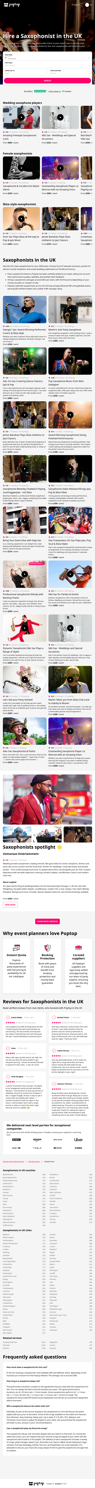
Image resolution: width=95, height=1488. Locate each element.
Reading (6, 1252)
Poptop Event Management (13, 1161)
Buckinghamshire (10, 1177)
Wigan (52, 1252)
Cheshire (53, 1186)
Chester (53, 1234)
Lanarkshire (54, 1216)
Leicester (6, 1285)
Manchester (54, 1183)
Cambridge (7, 1267)
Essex (5, 1201)
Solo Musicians (34, 1161)
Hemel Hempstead (10, 1243)
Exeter (52, 1285)
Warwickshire (8, 1213)
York (51, 1282)
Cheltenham (7, 1303)
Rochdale (53, 1240)
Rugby (5, 1279)
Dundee (53, 1222)
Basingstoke (7, 1258)
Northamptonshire (10, 1180)
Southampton (8, 1288)
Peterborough (8, 1294)
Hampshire (7, 1210)
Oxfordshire (7, 1183)
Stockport (6, 1327)
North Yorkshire (56, 1198)
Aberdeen (53, 1330)
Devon (52, 1204)
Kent (4, 1204)
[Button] (21, 117)
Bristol (52, 1177)
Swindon (6, 1255)
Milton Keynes (8, 1237)
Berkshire (6, 1189)
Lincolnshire (54, 1180)
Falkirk (52, 1324)
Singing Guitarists (10, 1342)
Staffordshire (8, 1225)
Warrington (7, 1333)
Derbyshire (54, 1174)
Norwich (53, 1279)
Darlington (54, 1306)
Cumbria (53, 1213)
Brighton (6, 1270)
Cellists (52, 1345)
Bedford (6, 1234)
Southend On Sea (9, 1276)
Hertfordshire (8, 1186)
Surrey (5, 1198)
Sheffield (6, 1324)
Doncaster (54, 1276)
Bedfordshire (8, 1174)
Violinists (6, 1345)
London (6, 1192)
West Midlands (8, 1216)
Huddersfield (55, 1261)
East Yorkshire (55, 1210)
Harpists (53, 1348)
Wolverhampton (9, 1306)
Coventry (6, 1291)
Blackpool (53, 1294)
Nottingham (7, 1219)
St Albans (6, 1246)
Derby (5, 1309)
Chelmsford (7, 1264)
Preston (53, 1288)
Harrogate (54, 1270)
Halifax (52, 1255)
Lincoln (52, 1246)
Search (76, 5)
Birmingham (8, 1282)
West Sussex (8, 1195)
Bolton (52, 1264)
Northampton (8, 1240)
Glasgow (53, 1318)
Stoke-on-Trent (8, 1312)
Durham (53, 1312)
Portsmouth (7, 1273)
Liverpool (53, 1189)
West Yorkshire (55, 1192)
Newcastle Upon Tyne (58, 1315)
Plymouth (53, 1300)
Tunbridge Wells (9, 1261)
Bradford (53, 1249)
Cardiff (52, 1195)
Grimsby (53, 1297)
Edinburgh (54, 1321)
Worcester (7, 1297)
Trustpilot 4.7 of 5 (56, 1484)
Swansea (53, 1291)
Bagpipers (54, 1342)
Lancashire (54, 1207)
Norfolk (52, 1201)
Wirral (52, 1237)
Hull (51, 1303)
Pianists (6, 1348)
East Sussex (7, 1207)
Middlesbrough (56, 1309)
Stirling (52, 1219)
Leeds (52, 1267)
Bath (4, 1321)
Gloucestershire (9, 1222)
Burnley (53, 1258)
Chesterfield (7, 1315)
